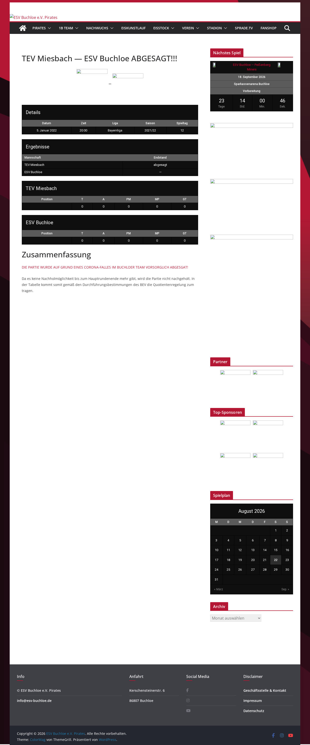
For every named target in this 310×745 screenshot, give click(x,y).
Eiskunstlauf (133, 28)
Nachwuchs (97, 28)
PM (128, 199)
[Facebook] (187, 690)
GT (184, 199)
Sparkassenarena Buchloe (252, 84)
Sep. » (285, 589)
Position (47, 199)
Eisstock (161, 28)
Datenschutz (253, 710)
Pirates (39, 28)
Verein (188, 28)
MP (157, 199)
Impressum (252, 700)
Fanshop (269, 28)
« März (218, 589)
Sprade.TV (244, 28)
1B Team (66, 28)
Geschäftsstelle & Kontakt (264, 690)
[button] (48, 28)
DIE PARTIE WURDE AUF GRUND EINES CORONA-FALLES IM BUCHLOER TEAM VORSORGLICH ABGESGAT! (105, 267)
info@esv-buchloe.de (34, 700)
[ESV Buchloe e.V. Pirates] (33, 17)
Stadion (214, 28)
